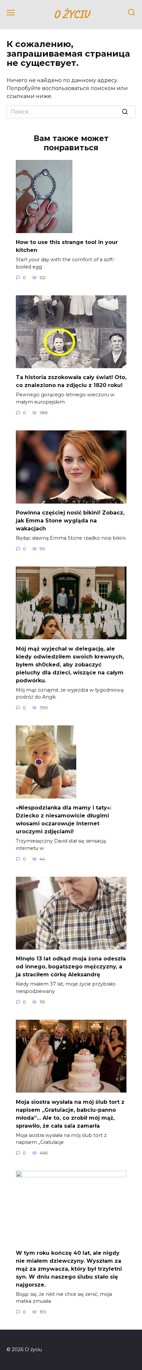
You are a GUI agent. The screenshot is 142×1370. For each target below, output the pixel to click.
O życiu (71, 14)
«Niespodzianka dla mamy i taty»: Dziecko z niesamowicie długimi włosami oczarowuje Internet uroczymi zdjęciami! (63, 820)
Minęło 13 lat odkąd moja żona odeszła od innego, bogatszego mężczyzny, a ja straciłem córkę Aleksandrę (71, 966)
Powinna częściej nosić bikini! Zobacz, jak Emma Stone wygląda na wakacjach (70, 521)
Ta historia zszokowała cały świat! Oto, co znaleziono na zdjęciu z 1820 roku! (71, 381)
